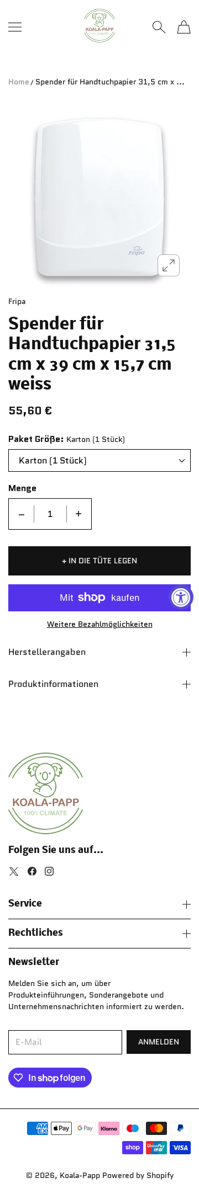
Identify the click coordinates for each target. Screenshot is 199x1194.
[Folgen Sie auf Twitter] (13, 871)
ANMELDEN (158, 1041)
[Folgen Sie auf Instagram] (49, 871)
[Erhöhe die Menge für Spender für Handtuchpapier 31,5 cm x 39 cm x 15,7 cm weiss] (78, 514)
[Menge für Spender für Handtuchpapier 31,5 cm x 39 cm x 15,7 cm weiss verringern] (21, 514)
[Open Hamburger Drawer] (15, 27)
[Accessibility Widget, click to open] (181, 597)
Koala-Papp (80, 1175)
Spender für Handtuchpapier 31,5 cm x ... (110, 81)
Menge (22, 488)
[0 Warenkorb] (184, 27)
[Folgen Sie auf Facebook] (32, 871)
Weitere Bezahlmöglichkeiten (100, 624)
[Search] (159, 27)
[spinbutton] (50, 514)
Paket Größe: (36, 439)
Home (18, 81)
